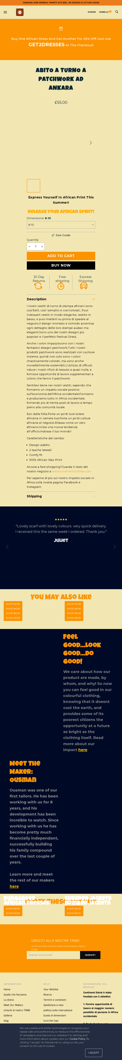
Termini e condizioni (54, 1000)
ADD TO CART (61, 256)
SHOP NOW (13, 617)
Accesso (92, 12)
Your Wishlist (50, 989)
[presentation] (7, 547)
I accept (93, 1052)
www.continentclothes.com (72, 471)
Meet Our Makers (13, 1005)
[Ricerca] (116, 12)
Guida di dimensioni (54, 1016)
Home (7, 989)
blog (6, 1021)
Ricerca (47, 995)
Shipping (34, 496)
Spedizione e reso (53, 1005)
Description (36, 299)
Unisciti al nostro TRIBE (17, 1010)
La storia (9, 1000)
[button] (91, 143)
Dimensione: (39, 218)
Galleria (8, 1016)
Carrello (105, 12)
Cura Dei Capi (50, 1021)
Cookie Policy (77, 1038)
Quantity (33, 240)
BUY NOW (61, 265)
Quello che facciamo (15, 995)
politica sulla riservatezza (57, 1010)
